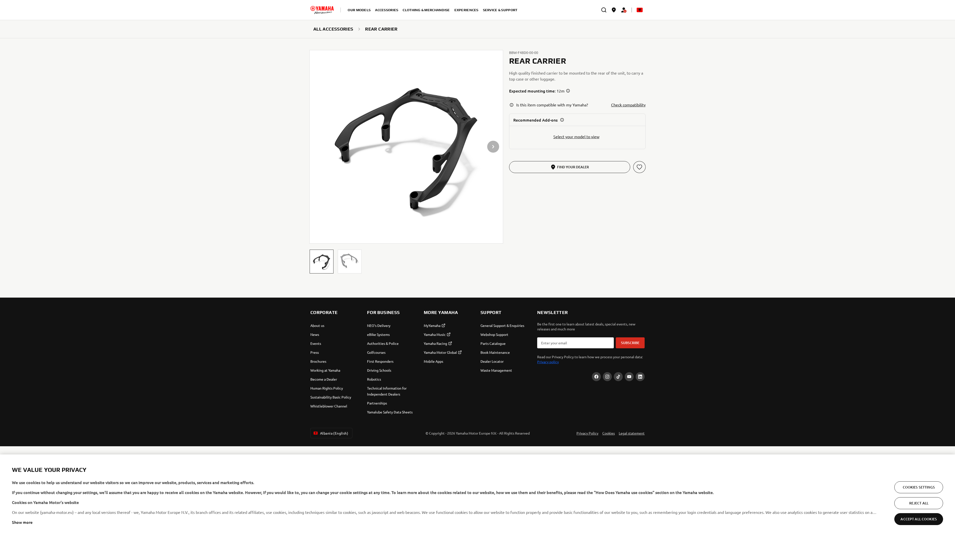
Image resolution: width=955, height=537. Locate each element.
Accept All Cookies (919, 519)
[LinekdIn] (640, 376)
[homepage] (322, 9)
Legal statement (632, 433)
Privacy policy (548, 361)
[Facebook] (596, 376)
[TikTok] (618, 376)
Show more (22, 522)
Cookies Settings (919, 487)
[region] (477, 495)
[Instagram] (607, 376)
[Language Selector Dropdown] (640, 10)
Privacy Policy (587, 433)
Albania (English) (334, 433)
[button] (322, 261)
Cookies (608, 433)
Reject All (918, 503)
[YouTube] (629, 376)
